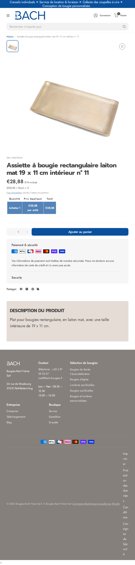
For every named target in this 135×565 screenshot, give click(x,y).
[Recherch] (124, 26)
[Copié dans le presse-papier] (38, 289)
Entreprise (12, 411)
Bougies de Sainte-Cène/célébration (80, 371)
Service (53, 411)
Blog (9, 422)
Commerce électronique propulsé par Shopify (96, 504)
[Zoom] (122, 46)
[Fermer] (1, 562)
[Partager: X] (27, 289)
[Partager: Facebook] (21, 289)
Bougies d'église (79, 379)
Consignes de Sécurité (125, 538)
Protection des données (125, 485)
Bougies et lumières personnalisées (81, 398)
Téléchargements (16, 417)
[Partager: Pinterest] (33, 289)
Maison (10, 36)
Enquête (53, 422)
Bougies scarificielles (81, 391)
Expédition (55, 417)
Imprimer (125, 458)
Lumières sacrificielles (82, 385)
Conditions (125, 512)
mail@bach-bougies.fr (50, 378)
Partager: (12, 289)
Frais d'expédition (14, 192)
